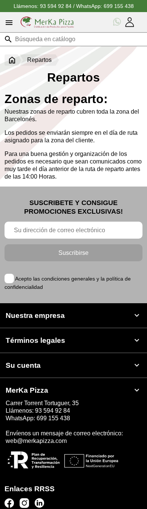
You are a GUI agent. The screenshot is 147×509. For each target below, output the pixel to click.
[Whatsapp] (117, 22)
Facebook (9, 503)
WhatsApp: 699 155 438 (105, 6)
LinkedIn (39, 503)
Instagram (24, 503)
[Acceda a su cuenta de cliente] (129, 22)
